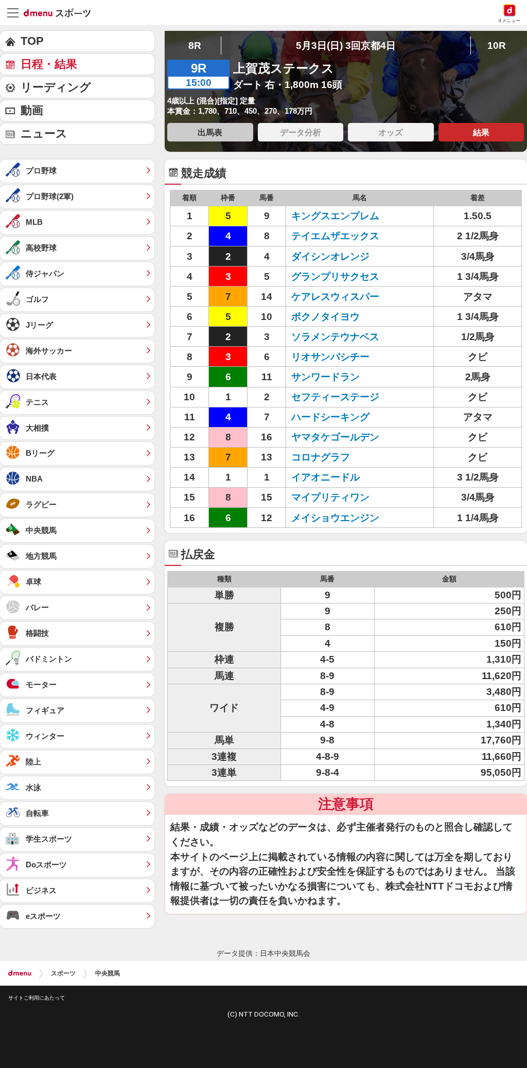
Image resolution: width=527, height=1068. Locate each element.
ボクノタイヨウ (325, 316)
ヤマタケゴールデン (335, 437)
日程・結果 (49, 64)
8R (194, 45)
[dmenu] (20, 973)
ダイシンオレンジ (330, 256)
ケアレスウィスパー (335, 296)
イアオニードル (325, 477)
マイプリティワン (330, 497)
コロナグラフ (320, 457)
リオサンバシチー (330, 356)
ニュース (44, 133)
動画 (32, 110)
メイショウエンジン (335, 517)
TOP (32, 40)
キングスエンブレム (335, 215)
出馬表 (210, 132)
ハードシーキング (330, 417)
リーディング (56, 87)
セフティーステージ (335, 396)
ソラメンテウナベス (335, 336)
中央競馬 (107, 973)
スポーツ (63, 973)
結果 (481, 132)
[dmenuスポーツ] (61, 12)
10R (496, 45)
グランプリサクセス (335, 276)
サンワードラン (325, 376)
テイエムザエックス (335, 235)
